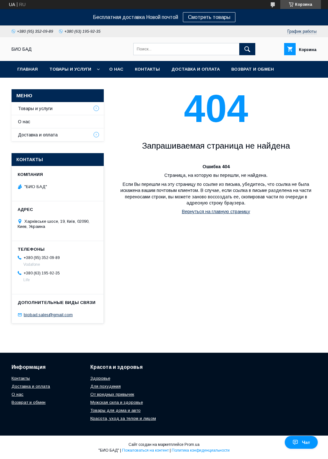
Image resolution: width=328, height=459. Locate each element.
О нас (116, 69)
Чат (306, 442)
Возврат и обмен (252, 69)
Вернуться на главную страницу (216, 211)
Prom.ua (192, 444)
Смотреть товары (209, 17)
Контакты (147, 69)
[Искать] (247, 49)
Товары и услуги (70, 69)
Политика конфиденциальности (201, 450)
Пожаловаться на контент (145, 450)
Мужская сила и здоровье (116, 402)
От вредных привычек (112, 394)
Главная (27, 69)
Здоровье (100, 378)
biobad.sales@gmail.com (48, 314)
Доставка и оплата (195, 69)
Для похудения (105, 386)
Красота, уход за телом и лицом (123, 418)
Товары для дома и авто (115, 410)
